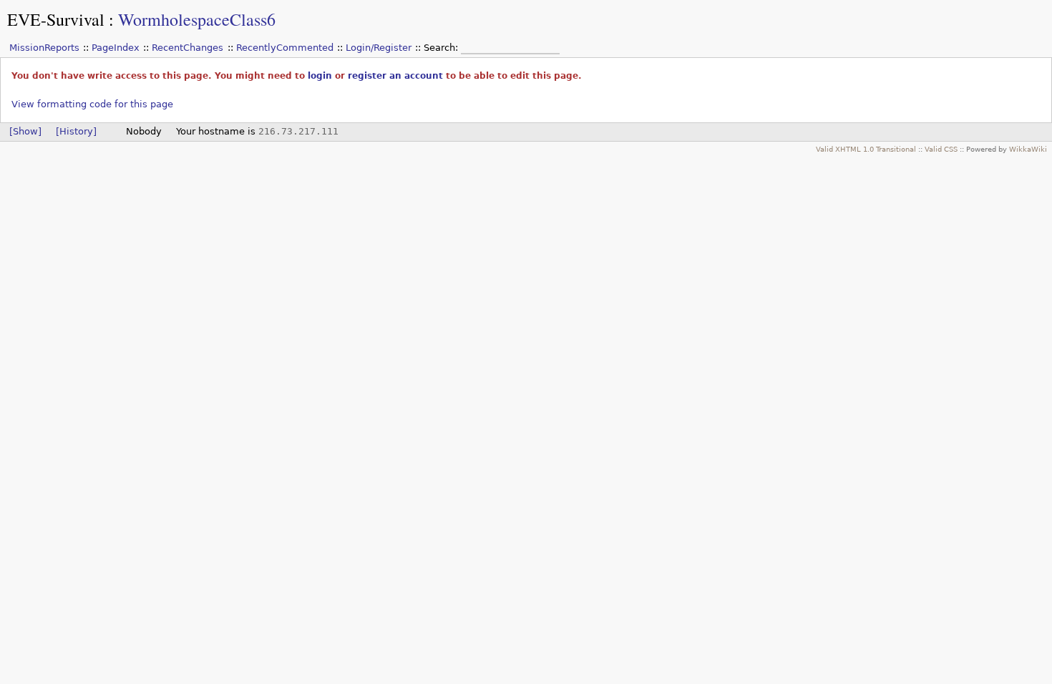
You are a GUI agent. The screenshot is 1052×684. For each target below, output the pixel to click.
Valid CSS (941, 149)
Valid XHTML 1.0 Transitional (866, 149)
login (320, 76)
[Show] (25, 131)
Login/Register (378, 47)
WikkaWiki (1028, 149)
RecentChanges (187, 47)
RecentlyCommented (284, 47)
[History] (76, 131)
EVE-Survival (55, 19)
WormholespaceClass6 (197, 19)
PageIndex (116, 47)
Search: (442, 47)
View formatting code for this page (92, 104)
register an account (395, 76)
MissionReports (44, 47)
